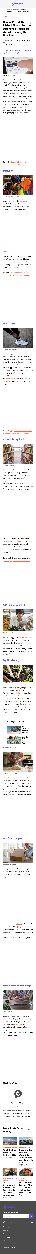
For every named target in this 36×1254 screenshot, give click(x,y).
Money (5, 16)
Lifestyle (22, 1178)
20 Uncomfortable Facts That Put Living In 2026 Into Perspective (9, 1189)
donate (5, 251)
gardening (17, 693)
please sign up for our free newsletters (16, 561)
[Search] (32, 4)
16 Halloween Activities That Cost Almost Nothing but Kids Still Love (26, 1187)
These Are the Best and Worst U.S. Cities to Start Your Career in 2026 (26, 1156)
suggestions (7, 107)
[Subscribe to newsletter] (31, 1216)
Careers (28, 1147)
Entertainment (24, 1180)
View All (27, 1130)
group (26, 874)
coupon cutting (23, 637)
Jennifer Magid (10, 45)
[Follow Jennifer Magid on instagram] (18, 1106)
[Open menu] (4, 4)
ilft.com (19, 924)
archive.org (17, 541)
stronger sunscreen (11, 379)
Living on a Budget (10, 1179)
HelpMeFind (17, 1024)
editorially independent (17, 9)
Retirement (13, 1147)
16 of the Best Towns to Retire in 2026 (9, 1152)
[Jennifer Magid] (18, 1094)
